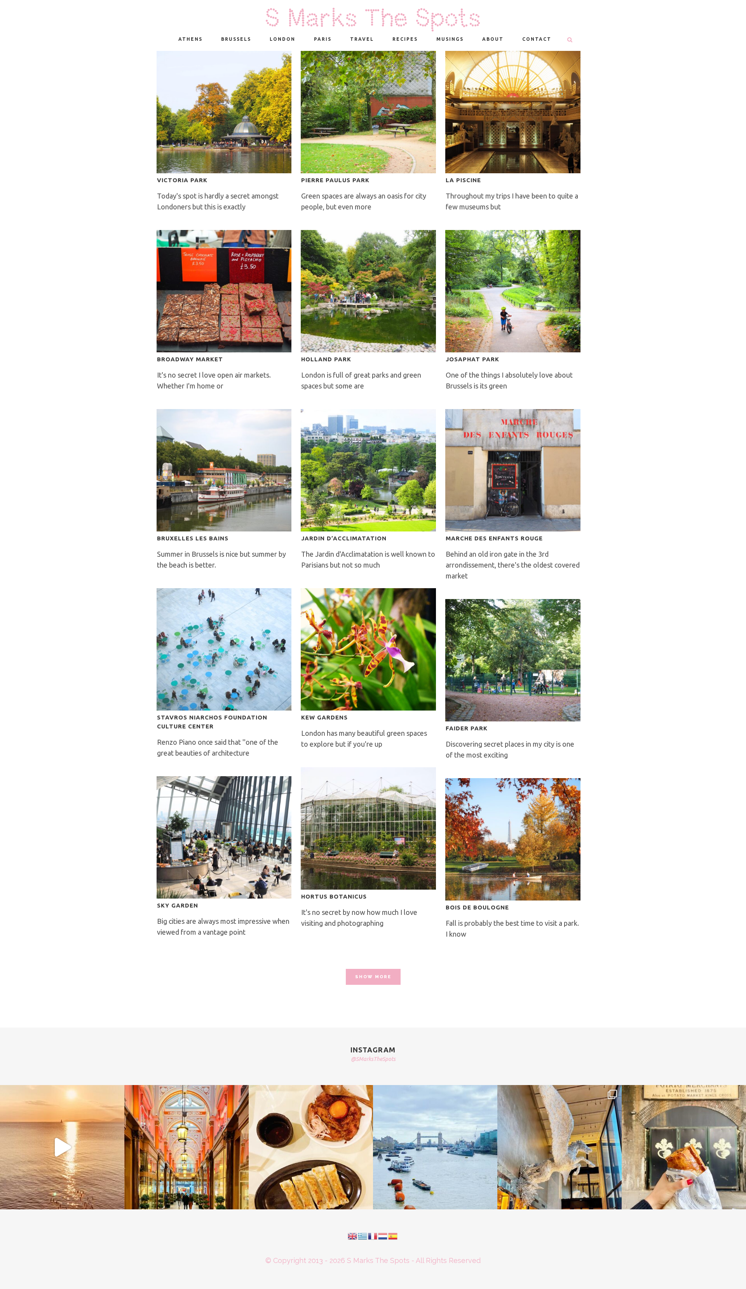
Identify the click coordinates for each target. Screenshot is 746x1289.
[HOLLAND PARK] (368, 291)
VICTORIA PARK (182, 180)
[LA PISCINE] (512, 112)
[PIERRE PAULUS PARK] (368, 112)
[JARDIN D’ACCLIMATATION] (368, 470)
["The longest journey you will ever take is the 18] (435, 1147)
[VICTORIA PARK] (224, 112)
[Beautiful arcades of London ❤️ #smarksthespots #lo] (186, 1147)
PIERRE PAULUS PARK (335, 180)
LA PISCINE (463, 180)
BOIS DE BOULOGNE (477, 907)
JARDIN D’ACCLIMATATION (344, 538)
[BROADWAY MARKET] (224, 291)
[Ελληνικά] (363, 1235)
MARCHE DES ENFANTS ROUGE (494, 538)
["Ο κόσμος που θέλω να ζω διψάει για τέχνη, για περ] (62, 1147)
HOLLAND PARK (326, 359)
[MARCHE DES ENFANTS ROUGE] (512, 470)
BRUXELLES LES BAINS (192, 538)
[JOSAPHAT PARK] (512, 291)
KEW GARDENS (324, 717)
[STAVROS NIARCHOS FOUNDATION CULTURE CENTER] (224, 649)
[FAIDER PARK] (512, 660)
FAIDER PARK (467, 728)
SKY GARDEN (177, 905)
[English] (353, 1235)
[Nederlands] (383, 1235)
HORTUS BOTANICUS (334, 896)
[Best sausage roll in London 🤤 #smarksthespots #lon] (684, 1147)
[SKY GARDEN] (224, 837)
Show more (373, 976)
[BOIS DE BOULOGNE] (512, 839)
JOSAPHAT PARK (472, 359)
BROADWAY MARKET (190, 359)
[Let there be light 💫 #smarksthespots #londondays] (559, 1147)
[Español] (393, 1235)
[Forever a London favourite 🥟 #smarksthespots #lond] (311, 1147)
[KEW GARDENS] (368, 649)
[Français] (373, 1235)
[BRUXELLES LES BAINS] (224, 470)
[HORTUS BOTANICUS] (368, 828)
